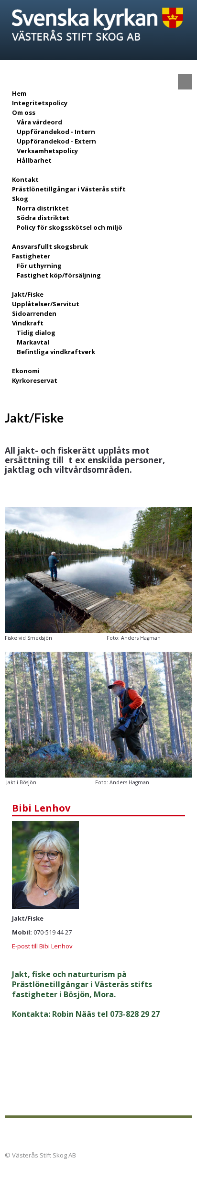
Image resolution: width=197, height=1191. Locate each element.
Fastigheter (31, 256)
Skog (20, 198)
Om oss (23, 112)
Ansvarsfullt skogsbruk (50, 246)
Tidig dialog (36, 332)
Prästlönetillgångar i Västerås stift (69, 189)
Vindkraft (28, 323)
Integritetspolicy (39, 103)
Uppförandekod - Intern (56, 131)
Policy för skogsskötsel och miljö (69, 227)
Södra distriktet (43, 217)
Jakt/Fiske (28, 294)
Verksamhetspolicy (47, 150)
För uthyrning (39, 265)
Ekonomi (26, 371)
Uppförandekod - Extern (56, 141)
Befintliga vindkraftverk (56, 351)
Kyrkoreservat (34, 380)
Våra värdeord (39, 122)
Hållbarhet (34, 160)
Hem (19, 93)
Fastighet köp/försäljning (59, 275)
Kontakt (25, 179)
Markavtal (33, 342)
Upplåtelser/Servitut (45, 304)
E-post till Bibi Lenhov (42, 946)
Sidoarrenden (34, 313)
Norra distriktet (43, 208)
